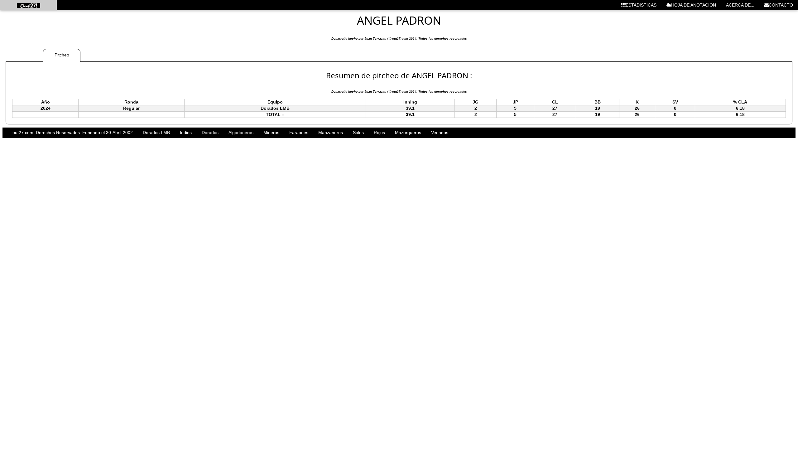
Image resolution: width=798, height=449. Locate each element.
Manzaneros (330, 132)
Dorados (210, 132)
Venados (439, 132)
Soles (358, 132)
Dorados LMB (156, 132)
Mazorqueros (408, 132)
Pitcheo (62, 54)
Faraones (298, 132)
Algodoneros (240, 132)
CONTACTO (781, 4)
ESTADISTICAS (641, 4)
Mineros (271, 132)
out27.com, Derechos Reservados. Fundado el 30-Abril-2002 (72, 132)
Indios (186, 132)
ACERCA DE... (740, 4)
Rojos (379, 132)
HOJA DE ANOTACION (693, 4)
